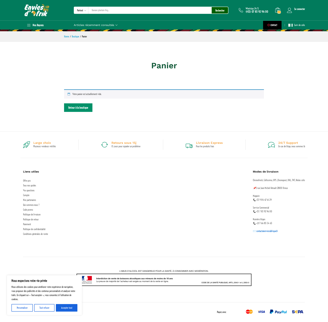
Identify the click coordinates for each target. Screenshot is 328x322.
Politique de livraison (31, 214)
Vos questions (29, 190)
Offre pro (27, 180)
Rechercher (219, 10)
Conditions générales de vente (35, 234)
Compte (26, 195)
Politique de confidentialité (34, 229)
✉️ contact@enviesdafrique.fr (265, 231)
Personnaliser (22, 307)
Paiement (27, 224)
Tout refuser (44, 307)
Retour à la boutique (78, 107)
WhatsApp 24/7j (252, 8)
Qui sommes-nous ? (31, 205)
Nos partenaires (29, 200)
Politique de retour (31, 219)
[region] (44, 295)
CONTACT (273, 25)
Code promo (28, 209)
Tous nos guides (29, 185)
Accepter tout (66, 307)
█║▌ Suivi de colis (296, 25)
